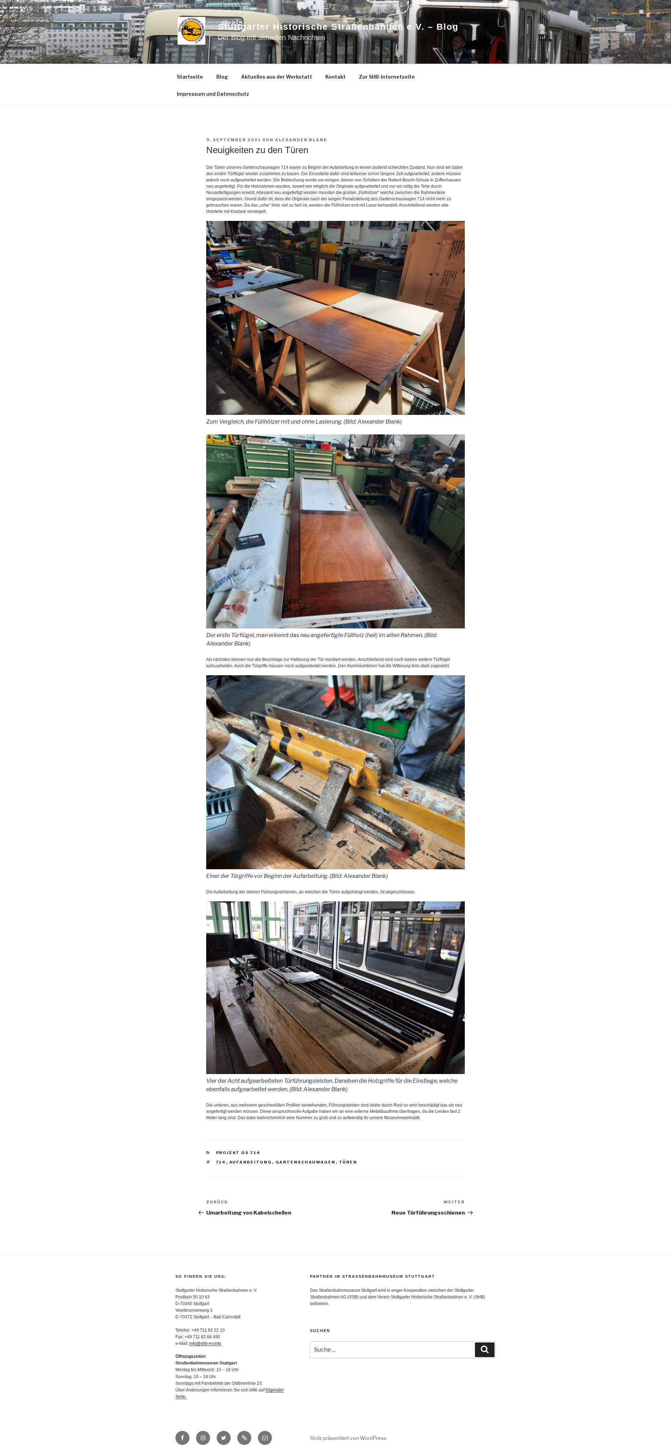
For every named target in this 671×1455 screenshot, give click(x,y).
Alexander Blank (301, 139)
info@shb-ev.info (205, 1343)
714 (221, 1162)
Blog (222, 77)
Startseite (190, 77)
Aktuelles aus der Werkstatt (276, 77)
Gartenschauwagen (305, 1162)
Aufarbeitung (250, 1162)
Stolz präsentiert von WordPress (348, 1438)
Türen (348, 1162)
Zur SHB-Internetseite (387, 77)
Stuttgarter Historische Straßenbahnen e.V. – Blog (338, 26)
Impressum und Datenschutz (213, 94)
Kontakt (335, 77)
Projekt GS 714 (238, 1152)
